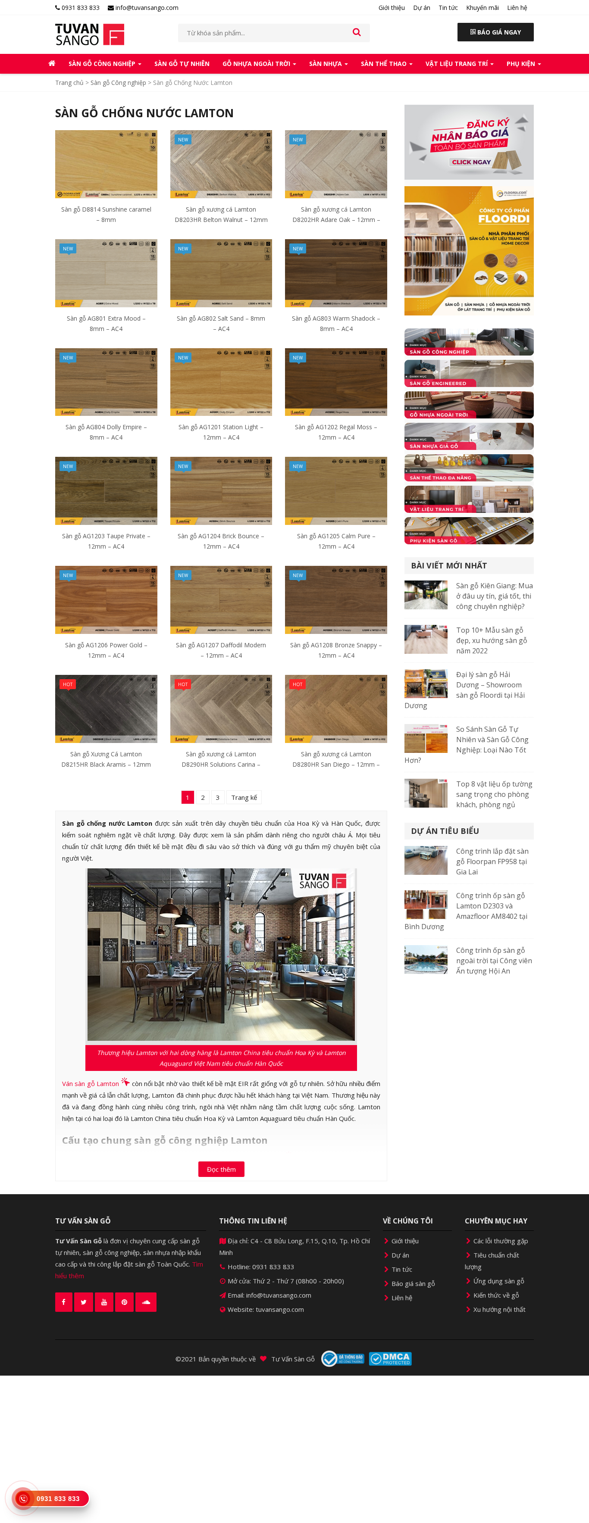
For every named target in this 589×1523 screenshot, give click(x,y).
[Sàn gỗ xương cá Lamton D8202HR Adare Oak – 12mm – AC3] (336, 163)
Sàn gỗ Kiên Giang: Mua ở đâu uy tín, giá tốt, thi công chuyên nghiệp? (494, 596)
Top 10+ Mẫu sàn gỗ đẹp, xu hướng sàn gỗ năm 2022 (491, 640)
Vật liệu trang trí (457, 63)
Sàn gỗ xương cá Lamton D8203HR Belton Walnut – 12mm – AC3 (221, 219)
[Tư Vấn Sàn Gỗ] (110, 34)
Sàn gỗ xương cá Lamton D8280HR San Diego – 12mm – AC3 (336, 764)
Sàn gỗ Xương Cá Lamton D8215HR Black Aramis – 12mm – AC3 (106, 764)
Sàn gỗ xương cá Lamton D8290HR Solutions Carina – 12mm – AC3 (221, 764)
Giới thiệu (392, 7)
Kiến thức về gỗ (495, 1295)
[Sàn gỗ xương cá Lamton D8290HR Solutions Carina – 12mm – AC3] (221, 708)
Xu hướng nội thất (499, 1309)
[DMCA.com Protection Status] (390, 1359)
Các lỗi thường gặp (500, 1240)
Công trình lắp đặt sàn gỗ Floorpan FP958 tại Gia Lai (492, 861)
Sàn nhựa (326, 63)
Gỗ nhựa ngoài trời (257, 63)
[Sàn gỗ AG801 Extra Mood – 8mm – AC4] (106, 272)
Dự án (421, 7)
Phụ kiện (522, 63)
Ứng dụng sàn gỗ (498, 1280)
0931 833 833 (80, 7)
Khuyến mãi (482, 7)
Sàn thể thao (384, 63)
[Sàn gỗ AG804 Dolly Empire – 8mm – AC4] (106, 381)
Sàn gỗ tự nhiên (182, 63)
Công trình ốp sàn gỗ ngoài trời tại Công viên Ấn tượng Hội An (494, 961)
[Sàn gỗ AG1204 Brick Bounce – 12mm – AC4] (221, 490)
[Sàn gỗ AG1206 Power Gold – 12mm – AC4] (106, 599)
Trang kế (244, 797)
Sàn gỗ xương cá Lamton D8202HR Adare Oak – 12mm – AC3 (336, 219)
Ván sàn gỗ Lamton (90, 1083)
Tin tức (448, 7)
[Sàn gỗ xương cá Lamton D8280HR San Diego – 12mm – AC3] (336, 708)
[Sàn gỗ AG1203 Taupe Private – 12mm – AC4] (106, 490)
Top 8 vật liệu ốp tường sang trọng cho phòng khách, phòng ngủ (494, 794)
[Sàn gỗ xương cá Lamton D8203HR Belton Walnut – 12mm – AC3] (221, 163)
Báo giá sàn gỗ (412, 1283)
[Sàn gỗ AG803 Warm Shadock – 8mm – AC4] (336, 272)
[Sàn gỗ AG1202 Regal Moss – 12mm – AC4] (336, 381)
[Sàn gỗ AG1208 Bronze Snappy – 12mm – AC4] (336, 599)
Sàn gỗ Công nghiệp (103, 63)
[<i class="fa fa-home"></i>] (52, 64)
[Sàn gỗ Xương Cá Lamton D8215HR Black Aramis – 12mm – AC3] (106, 708)
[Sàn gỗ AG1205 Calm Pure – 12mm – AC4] (336, 490)
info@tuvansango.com (146, 7)
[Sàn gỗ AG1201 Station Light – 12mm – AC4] (221, 381)
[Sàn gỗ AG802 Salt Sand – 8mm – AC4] (221, 272)
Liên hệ (517, 7)
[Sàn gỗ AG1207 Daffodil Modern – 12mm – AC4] (221, 599)
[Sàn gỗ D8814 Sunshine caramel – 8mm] (106, 163)
